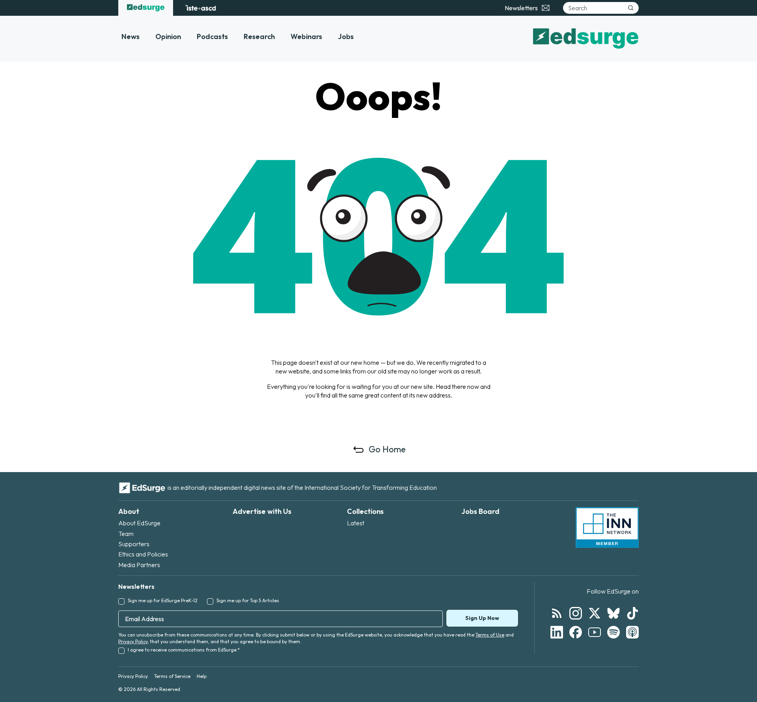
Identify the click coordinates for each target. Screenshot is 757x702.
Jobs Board (480, 511)
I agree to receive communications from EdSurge (184, 650)
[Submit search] (631, 8)
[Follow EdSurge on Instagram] (575, 613)
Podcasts (212, 36)
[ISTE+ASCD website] (200, 8)
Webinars (306, 36)
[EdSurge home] (145, 8)
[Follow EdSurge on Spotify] (613, 632)
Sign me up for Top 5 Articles (247, 600)
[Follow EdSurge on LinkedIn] (556, 632)
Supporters (133, 544)
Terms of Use (489, 635)
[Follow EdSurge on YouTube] (594, 632)
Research (259, 36)
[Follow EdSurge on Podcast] (632, 632)
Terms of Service (172, 676)
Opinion (168, 36)
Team (126, 534)
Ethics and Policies (143, 554)
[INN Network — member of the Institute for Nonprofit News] (607, 527)
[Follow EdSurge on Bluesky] (613, 613)
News (130, 36)
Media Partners (139, 565)
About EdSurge (139, 523)
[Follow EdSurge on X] (594, 613)
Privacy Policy (132, 641)
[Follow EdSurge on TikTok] (632, 613)
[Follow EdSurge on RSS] (556, 613)
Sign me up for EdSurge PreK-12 (163, 600)
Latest (355, 523)
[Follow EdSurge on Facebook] (575, 632)
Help (202, 676)
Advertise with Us (262, 511)
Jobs (346, 36)
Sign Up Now (482, 618)
